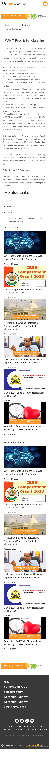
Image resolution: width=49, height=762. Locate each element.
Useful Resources (15, 707)
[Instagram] (27, 721)
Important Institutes (16, 697)
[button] (45, 3)
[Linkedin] (22, 721)
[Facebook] (17, 721)
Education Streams (15, 687)
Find (6, 682)
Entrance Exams (13, 692)
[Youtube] (32, 721)
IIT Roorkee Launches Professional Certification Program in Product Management (21, 326)
